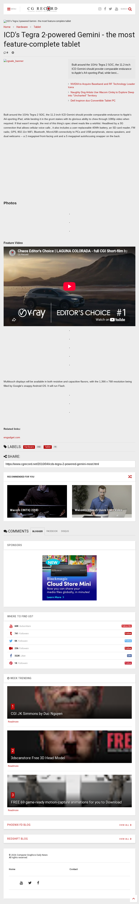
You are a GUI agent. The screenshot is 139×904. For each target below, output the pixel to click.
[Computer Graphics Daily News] (42, 10)
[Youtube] (116, 9)
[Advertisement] (69, 171)
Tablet (37, 26)
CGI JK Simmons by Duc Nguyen (36, 713)
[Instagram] (99, 9)
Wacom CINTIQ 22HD (24, 510)
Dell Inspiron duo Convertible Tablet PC (93, 100)
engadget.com (12, 437)
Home (7, 26)
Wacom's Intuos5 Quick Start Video (98, 510)
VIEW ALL (124, 825)
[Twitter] (110, 9)
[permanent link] (13, 52)
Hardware (22, 26)
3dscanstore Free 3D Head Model (38, 758)
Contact (74, 869)
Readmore (13, 721)
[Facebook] (105, 9)
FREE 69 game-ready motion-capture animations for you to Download (66, 802)
